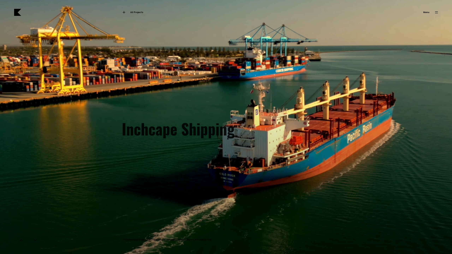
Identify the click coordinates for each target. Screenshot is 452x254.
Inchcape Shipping (179, 127)
